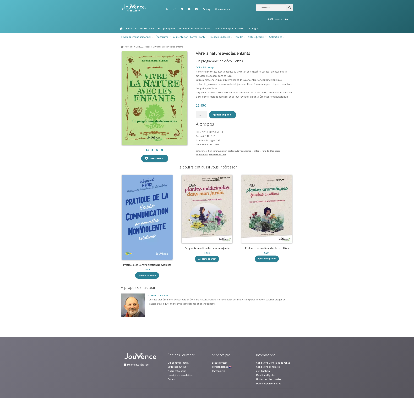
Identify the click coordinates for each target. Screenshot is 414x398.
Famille (239, 36)
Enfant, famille (261, 150)
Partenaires (218, 370)
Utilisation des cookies (268, 379)
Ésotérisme (162, 36)
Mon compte (223, 9)
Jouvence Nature (217, 154)
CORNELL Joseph (142, 46)
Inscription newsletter (180, 375)
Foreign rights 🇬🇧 (222, 366)
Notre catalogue (177, 370)
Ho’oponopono (166, 28)
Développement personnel (136, 36)
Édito (129, 28)
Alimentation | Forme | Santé (189, 36)
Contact (172, 379)
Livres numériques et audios (228, 28)
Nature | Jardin (256, 36)
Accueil (128, 46)
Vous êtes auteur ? (178, 366)
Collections (275, 36)
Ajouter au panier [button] (147, 275)
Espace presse (220, 362)
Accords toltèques (145, 28)
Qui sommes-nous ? (178, 362)
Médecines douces (220, 36)
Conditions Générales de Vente (273, 362)
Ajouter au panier (222, 114)
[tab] (138, 287)
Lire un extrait (156, 158)
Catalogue (252, 28)
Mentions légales (265, 375)
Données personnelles (268, 383)
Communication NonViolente (194, 28)
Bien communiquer (217, 150)
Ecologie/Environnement (240, 150)
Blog (207, 9)
